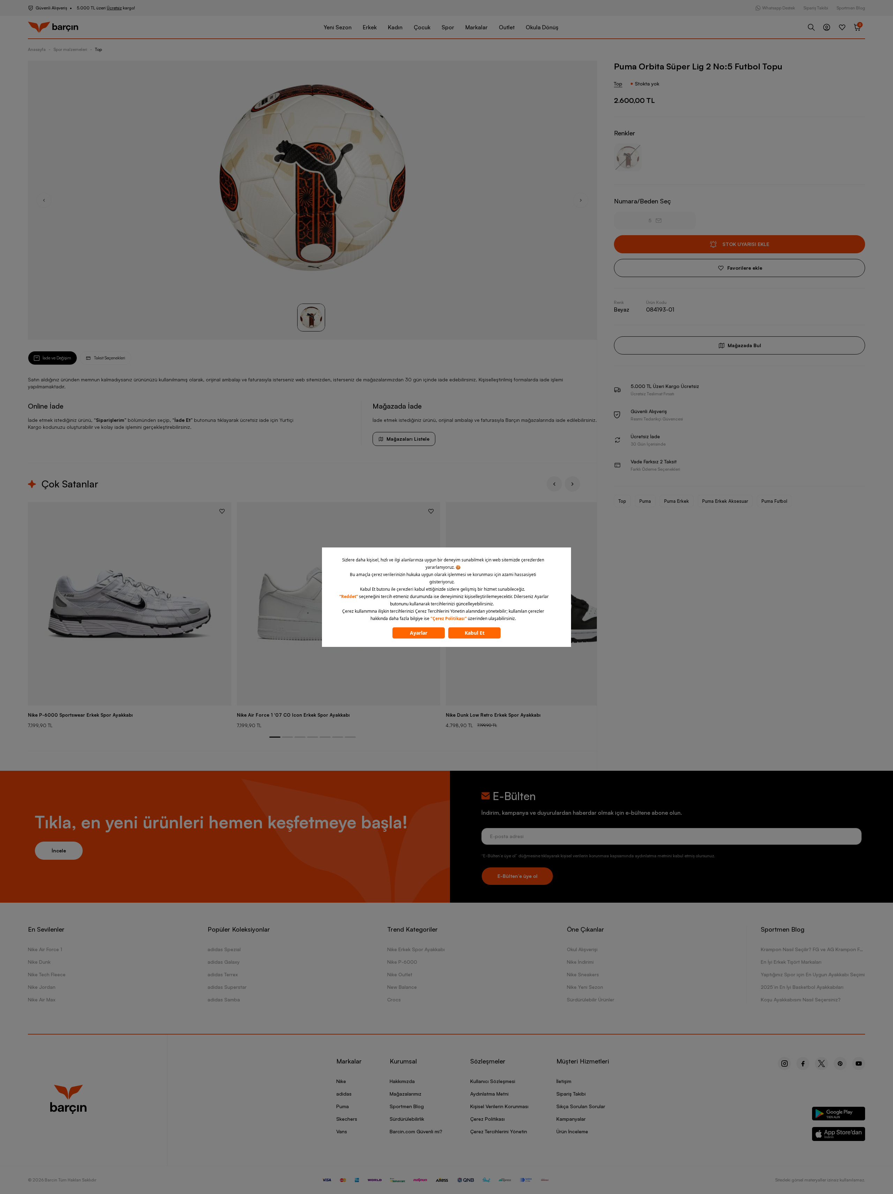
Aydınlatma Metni (489, 1094)
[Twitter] (821, 1063)
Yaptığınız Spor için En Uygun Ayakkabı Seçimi (813, 974)
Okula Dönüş (542, 27)
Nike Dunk (39, 962)
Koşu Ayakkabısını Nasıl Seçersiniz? (801, 999)
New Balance (402, 987)
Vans (341, 1131)
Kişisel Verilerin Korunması (499, 1106)
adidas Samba (224, 999)
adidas (344, 1094)
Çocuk (422, 27)
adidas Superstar (227, 987)
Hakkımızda (402, 1081)
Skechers (346, 1119)
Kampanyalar (571, 1119)
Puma (645, 501)
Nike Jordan (41, 987)
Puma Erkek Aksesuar (725, 501)
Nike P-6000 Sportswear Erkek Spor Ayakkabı (80, 715)
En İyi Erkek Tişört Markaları (791, 962)
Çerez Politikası (487, 1119)
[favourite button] (222, 511)
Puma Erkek (676, 501)
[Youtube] (858, 1063)
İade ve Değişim (57, 357)
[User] (827, 27)
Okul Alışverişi (582, 949)
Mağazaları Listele (408, 439)
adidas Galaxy (224, 962)
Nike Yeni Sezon (585, 987)
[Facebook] (802, 1063)
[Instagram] (784, 1063)
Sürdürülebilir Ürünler (590, 999)
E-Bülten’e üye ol (517, 876)
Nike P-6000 (402, 962)
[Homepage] (53, 27)
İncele (59, 850)
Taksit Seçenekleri (109, 357)
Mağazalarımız (405, 1094)
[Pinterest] (840, 1063)
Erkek (370, 27)
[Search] (811, 27)
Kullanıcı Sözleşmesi (492, 1081)
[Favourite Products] (842, 27)
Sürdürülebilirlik (407, 1119)
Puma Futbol (774, 501)
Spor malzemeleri (70, 49)
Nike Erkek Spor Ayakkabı (416, 949)
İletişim (563, 1081)
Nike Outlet (399, 974)
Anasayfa (37, 49)
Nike (341, 1081)
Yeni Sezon (338, 27)
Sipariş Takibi (815, 7)
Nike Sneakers (583, 974)
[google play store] (838, 1115)
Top (98, 49)
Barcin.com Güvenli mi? (416, 1131)
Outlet (507, 27)
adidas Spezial (224, 949)
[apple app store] (838, 1135)
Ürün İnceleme (572, 1131)
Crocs (394, 999)
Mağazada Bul (744, 345)
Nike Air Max (41, 999)
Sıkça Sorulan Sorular (580, 1106)
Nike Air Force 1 (45, 949)
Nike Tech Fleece (47, 974)
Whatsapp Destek (778, 7)
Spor (448, 27)
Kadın (395, 27)
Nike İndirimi (580, 962)
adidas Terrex (223, 974)
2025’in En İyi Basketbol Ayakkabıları (802, 987)
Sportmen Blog (850, 7)
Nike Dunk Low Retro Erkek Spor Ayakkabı (493, 715)
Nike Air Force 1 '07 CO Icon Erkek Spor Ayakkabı (293, 715)
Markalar (476, 27)
